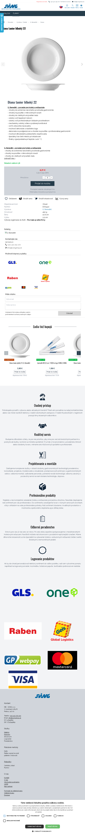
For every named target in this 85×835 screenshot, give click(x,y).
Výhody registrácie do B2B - (24, 220)
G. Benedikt (33, 22)
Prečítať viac (46, 812)
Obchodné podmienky (11, 782)
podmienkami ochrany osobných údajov (18, 314)
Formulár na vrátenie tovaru (13, 791)
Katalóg (6, 732)
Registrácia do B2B (41, 1)
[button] (42, 831)
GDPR (6, 784)
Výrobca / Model (21, 22)
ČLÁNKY (16, 13)
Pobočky (7, 734)
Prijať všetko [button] (53, 826)
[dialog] (42, 817)
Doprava (7, 795)
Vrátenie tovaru (9, 793)
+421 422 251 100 (55, 1)
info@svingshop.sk (79, 1)
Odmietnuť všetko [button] (34, 826)
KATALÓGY (6, 13)
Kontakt (6, 778)
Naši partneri (8, 786)
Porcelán (10, 22)
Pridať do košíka (42, 183)
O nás (6, 780)
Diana (42, 22)
